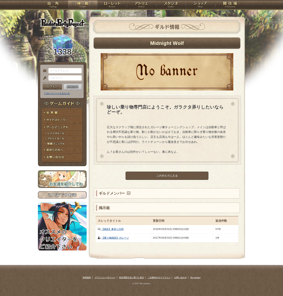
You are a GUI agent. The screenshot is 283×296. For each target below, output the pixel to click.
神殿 (82, 5)
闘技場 (230, 5)
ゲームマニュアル (62, 127)
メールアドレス (43, 71)
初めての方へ (62, 150)
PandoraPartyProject (62, 23)
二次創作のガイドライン (159, 277)
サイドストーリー (62, 120)
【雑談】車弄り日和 (112, 229)
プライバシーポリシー (105, 277)
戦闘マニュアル (62, 144)
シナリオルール (62, 133)
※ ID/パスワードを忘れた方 (57, 93)
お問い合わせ (62, 157)
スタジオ (171, 5)
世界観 (62, 113)
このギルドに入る (167, 175)
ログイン (52, 87)
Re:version (195, 277)
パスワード (43, 78)
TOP (53, 5)
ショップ (200, 5)
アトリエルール (62, 138)
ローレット (112, 5)
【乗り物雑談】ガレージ (115, 237)
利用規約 (87, 277)
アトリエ (141, 5)
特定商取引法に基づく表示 (131, 277)
